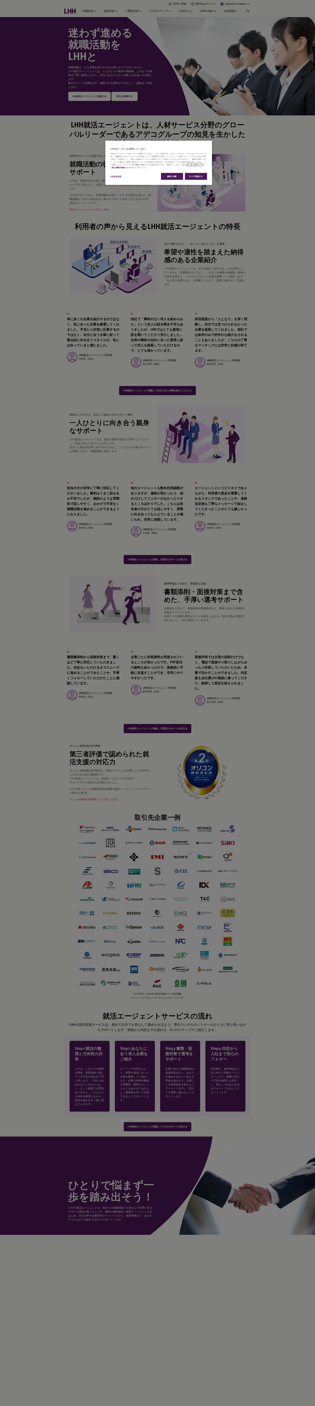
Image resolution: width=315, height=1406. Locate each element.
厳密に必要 (172, 176)
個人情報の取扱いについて (123, 167)
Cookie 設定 (115, 176)
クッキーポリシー (194, 164)
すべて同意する (196, 176)
